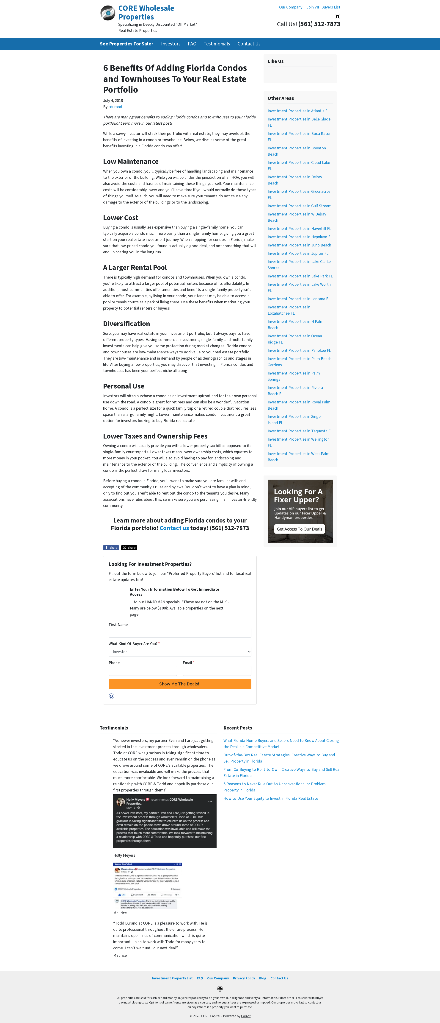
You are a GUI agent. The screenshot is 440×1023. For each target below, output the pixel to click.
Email (188, 663)
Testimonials (217, 44)
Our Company (290, 7)
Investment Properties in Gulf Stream (300, 206)
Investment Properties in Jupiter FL (298, 253)
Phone (114, 663)
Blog (262, 978)
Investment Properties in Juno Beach (299, 245)
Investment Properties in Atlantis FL (298, 111)
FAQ (192, 44)
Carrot (246, 1016)
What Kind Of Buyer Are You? (134, 644)
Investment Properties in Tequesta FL (300, 431)
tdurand (115, 107)
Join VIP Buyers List (323, 7)
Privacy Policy (244, 978)
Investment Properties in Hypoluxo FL (300, 237)
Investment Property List (172, 978)
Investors (171, 44)
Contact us (174, 528)
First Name (118, 625)
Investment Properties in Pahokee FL (299, 350)
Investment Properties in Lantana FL (299, 299)
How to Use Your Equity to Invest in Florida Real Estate (270, 798)
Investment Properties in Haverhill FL (299, 229)
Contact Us (249, 44)
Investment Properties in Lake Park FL (300, 276)
